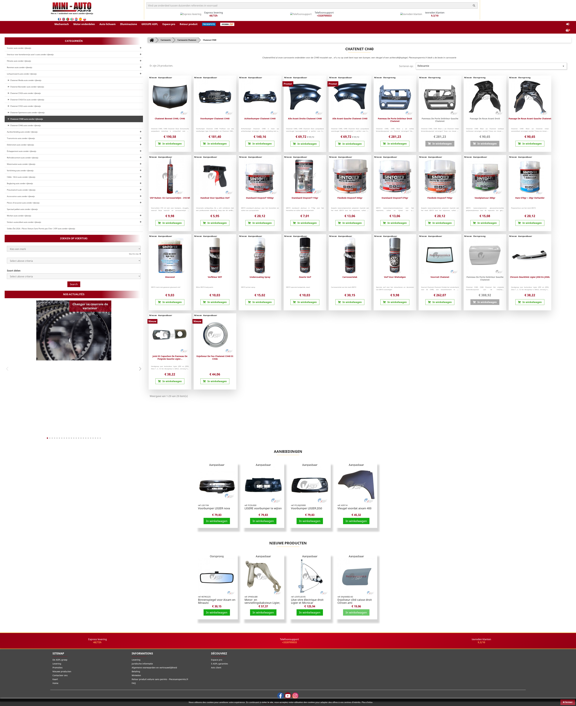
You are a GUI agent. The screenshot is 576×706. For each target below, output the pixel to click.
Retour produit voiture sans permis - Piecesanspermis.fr (160, 679)
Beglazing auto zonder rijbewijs (20, 183)
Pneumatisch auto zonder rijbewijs (21, 190)
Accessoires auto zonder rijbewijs (21, 196)
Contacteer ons (60, 675)
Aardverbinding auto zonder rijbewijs (22, 132)
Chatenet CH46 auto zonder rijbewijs (25, 125)
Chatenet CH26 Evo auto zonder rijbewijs (26, 99)
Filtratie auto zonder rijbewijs (19, 61)
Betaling (136, 671)
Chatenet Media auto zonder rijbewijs (25, 80)
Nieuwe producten (288, 542)
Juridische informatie (142, 663)
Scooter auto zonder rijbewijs (19, 48)
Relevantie (491, 66)
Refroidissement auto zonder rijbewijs (22, 157)
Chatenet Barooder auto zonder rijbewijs (26, 86)
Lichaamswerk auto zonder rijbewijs (22, 74)
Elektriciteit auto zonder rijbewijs (20, 144)
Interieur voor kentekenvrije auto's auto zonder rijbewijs (30, 54)
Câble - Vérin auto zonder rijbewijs (21, 177)
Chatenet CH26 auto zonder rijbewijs (25, 93)
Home (55, 683)
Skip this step (134, 254)
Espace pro (216, 659)
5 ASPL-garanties (219, 663)
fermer (569, 702)
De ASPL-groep (59, 659)
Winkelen (136, 675)
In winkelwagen (216, 521)
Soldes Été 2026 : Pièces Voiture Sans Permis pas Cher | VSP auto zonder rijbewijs (41, 228)
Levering (56, 663)
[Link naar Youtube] (288, 695)
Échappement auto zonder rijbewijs (21, 151)
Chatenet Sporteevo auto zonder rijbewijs (27, 112)
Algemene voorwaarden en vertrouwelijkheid (154, 667)
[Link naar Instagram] (295, 695)
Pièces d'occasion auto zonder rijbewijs (23, 203)
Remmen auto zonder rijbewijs (19, 67)
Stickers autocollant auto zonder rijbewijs (24, 222)
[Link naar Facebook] (280, 695)
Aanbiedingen (288, 451)
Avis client (216, 667)
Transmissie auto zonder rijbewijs (21, 138)
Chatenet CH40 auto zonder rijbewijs (26, 119)
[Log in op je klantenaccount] (567, 24)
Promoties (57, 667)
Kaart (55, 679)
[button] (61, 24)
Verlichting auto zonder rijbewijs (20, 170)
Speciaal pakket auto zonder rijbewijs (22, 209)
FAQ (134, 683)
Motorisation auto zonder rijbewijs (21, 164)
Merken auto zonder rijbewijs (19, 215)
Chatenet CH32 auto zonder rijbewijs (25, 106)
